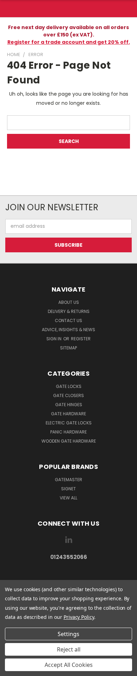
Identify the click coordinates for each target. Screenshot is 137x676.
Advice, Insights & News (68, 330)
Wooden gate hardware (68, 441)
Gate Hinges (68, 405)
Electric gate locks (69, 423)
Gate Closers (68, 395)
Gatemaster (68, 480)
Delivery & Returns (69, 311)
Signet (68, 489)
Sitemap (68, 348)
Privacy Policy (79, 617)
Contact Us (68, 320)
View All (68, 498)
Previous (11, 669)
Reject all (68, 649)
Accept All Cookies (69, 665)
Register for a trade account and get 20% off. (68, 42)
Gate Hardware (68, 414)
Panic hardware (68, 432)
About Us (68, 302)
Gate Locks (68, 386)
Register (81, 339)
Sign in (54, 339)
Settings (68, 634)
